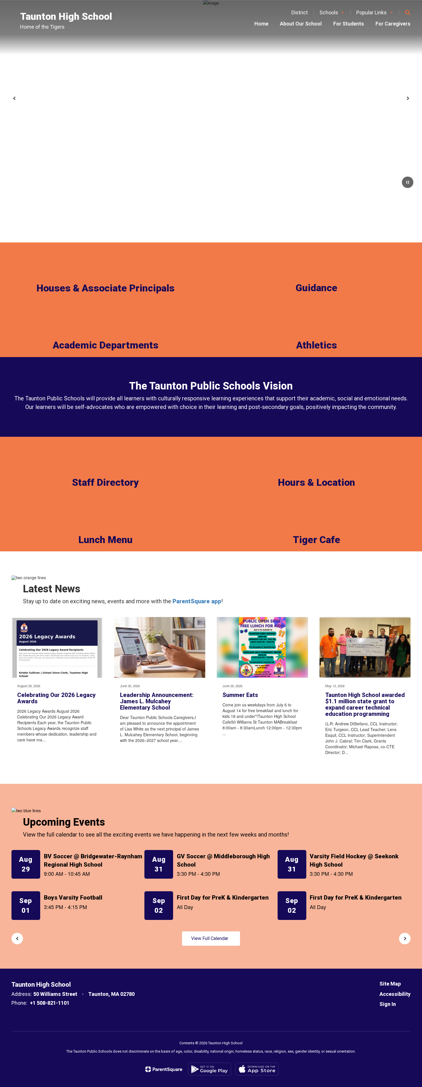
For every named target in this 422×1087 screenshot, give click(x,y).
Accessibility (395, 994)
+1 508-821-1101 (49, 1003)
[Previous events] (17, 938)
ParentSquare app (197, 601)
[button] (332, 12)
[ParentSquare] (164, 1069)
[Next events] (405, 938)
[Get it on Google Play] (209, 1069)
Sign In (388, 1004)
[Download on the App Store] (256, 1069)
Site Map (390, 984)
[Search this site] (408, 12)
